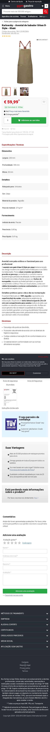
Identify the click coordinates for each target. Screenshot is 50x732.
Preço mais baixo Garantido (19, 111)
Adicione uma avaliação (25, 591)
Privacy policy (43, 357)
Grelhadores (33, 16)
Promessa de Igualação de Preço (22, 470)
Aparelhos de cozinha (10, 16)
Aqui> (36, 498)
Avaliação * (7, 572)
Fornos (23, 16)
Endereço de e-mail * (10, 556)
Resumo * (6, 564)
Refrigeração (45, 16)
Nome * (5, 548)
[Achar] (45, 11)
